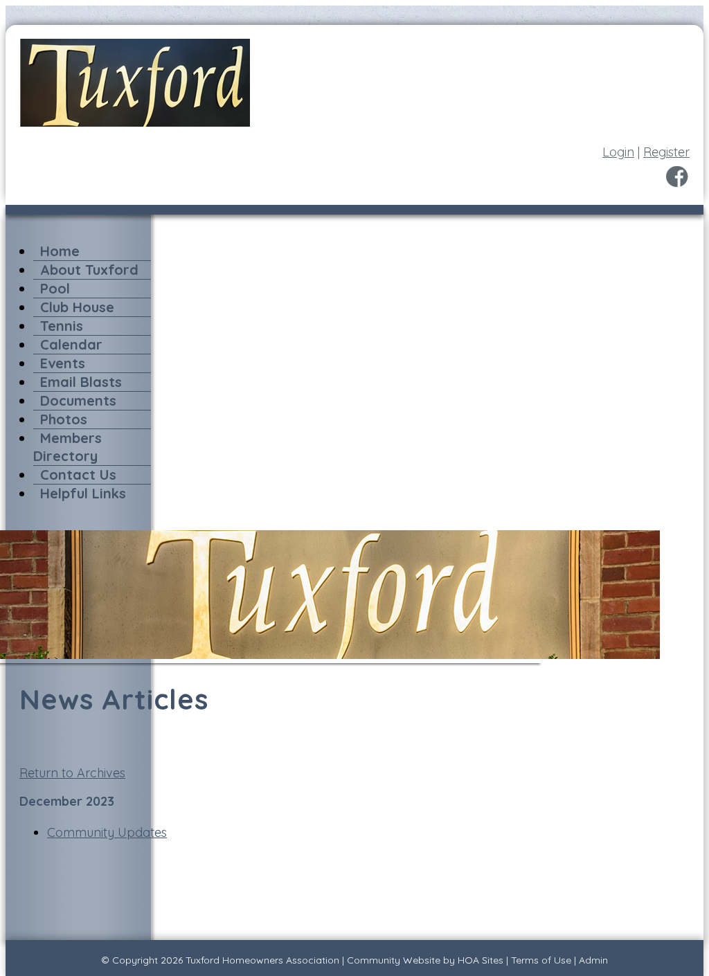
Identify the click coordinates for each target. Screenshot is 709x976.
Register (666, 152)
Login (618, 152)
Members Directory (67, 446)
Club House (77, 307)
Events (62, 363)
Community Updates (107, 832)
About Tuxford (89, 269)
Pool (55, 288)
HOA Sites (480, 960)
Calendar (71, 344)
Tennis (61, 325)
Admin (593, 960)
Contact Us (78, 474)
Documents (78, 400)
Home (60, 251)
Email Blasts (81, 381)
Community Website (393, 960)
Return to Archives (72, 773)
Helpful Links (83, 493)
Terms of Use (541, 960)
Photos (63, 419)
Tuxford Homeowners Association (262, 960)
